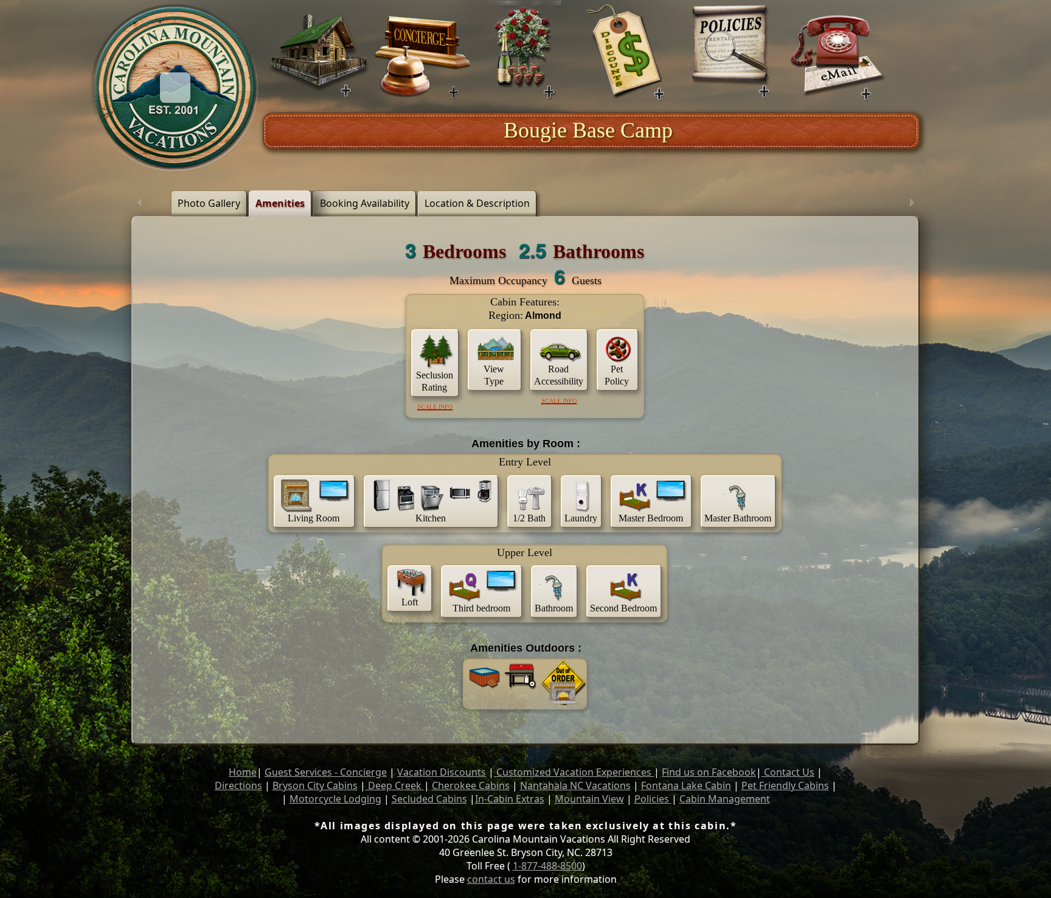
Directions (238, 785)
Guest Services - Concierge (326, 772)
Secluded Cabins (429, 799)
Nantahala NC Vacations (575, 785)
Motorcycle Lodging (335, 799)
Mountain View (589, 799)
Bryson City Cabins (315, 785)
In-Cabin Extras (509, 799)
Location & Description (477, 203)
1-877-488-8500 (547, 865)
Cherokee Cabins (471, 785)
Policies (652, 799)
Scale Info (435, 406)
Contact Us (787, 772)
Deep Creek (395, 785)
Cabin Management (724, 799)
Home (243, 772)
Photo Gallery (209, 203)
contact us (491, 879)
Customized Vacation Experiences (574, 772)
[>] (912, 203)
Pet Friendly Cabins (785, 785)
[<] (139, 203)
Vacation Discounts (441, 772)
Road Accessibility (558, 375)
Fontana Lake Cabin (686, 785)
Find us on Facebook (709, 772)
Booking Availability (364, 203)
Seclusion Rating (434, 381)
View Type (494, 375)
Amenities (280, 203)
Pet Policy (617, 375)
